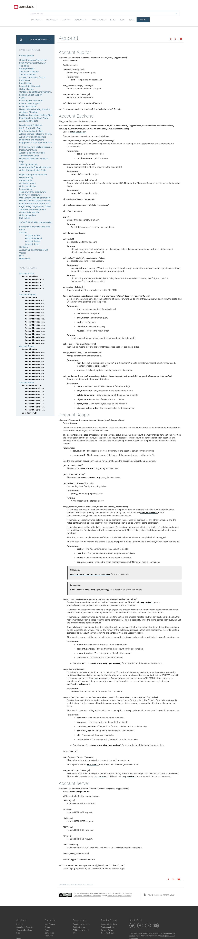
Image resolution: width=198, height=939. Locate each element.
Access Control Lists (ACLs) (32, 77)
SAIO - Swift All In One (29, 128)
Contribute (49, 936)
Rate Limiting (25, 83)
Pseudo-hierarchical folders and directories (39, 203)
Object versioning (27, 186)
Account (23, 232)
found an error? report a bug (160, 895)
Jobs (47, 930)
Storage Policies (26, 68)
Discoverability (26, 177)
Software (36, 20)
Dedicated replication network (33, 158)
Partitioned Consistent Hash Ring (34, 226)
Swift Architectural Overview (32, 63)
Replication (24, 80)
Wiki (74, 933)
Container (23, 247)
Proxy (22, 229)
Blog (112, 20)
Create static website (29, 212)
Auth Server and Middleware (32, 137)
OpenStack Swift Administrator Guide (37, 167)
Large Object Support (29, 86)
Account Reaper (32, 241)
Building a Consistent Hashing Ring (35, 115)
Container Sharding (28, 112)
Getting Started (26, 55)
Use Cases (51, 20)
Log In (143, 20)
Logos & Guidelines (109, 924)
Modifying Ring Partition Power (33, 118)
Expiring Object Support (30, 94)
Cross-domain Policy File (30, 100)
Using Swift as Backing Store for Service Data (41, 109)
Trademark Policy (108, 927)
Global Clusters (26, 89)
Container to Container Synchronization (37, 92)
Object (22, 252)
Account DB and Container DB (33, 250)
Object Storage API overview (33, 60)
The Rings (24, 66)
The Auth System (27, 74)
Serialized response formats (32, 209)
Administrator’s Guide (29, 155)
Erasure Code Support (29, 103)
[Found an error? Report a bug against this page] (181, 39)
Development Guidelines (30, 125)
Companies (49, 933)
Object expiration (27, 215)
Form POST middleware (30, 195)
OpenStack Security (24, 927)
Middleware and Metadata (31, 139)
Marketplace (98, 20)
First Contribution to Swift (31, 131)
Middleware (24, 258)
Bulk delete (24, 218)
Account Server (32, 244)
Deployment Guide (28, 150)
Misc (21, 255)
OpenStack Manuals (81, 924)
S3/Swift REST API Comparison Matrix (37, 222)
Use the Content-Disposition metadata (37, 200)
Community (80, 20)
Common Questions (24, 930)
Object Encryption (27, 106)
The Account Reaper (29, 71)
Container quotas (27, 183)
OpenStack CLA (107, 933)
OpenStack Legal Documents (119, 896)
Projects (19, 924)
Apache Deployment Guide (32, 152)
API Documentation (81, 930)
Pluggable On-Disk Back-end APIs (35, 142)
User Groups (50, 924)
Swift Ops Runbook (28, 164)
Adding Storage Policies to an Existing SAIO (40, 134)
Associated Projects (28, 121)
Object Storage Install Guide (32, 170)
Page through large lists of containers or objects (42, 206)
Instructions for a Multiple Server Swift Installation (42, 147)
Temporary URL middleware (32, 192)
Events (65, 20)
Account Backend (33, 238)
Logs (21, 161)
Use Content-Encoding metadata (34, 197)
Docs (122, 20)
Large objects (25, 189)
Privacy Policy (107, 930)
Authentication (26, 180)
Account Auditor (32, 235)
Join (131, 20)
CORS (22, 97)
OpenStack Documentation (39, 39)
